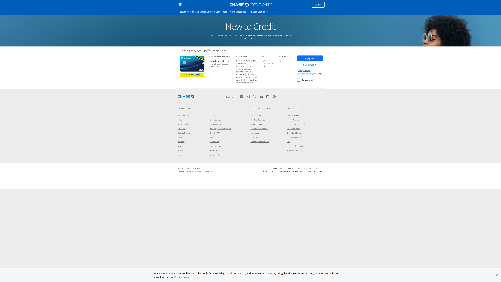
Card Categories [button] (240, 11)
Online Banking (293, 115)
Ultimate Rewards (294, 137)
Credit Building (215, 120)
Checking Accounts (257, 120)
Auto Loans (254, 137)
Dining (212, 115)
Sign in (320, 4)
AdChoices (318, 171)
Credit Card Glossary (295, 133)
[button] (497, 275)
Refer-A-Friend (215, 150)
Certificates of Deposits (259, 128)
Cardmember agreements (297, 124)
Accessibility (297, 171)
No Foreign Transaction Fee (220, 128)
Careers (319, 168)
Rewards (181, 146)
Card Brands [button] (261, 11)
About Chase (277, 168)
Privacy (266, 171)
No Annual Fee (215, 124)
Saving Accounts (256, 124)
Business (181, 141)
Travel (180, 137)
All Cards (181, 120)
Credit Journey (256, 115)
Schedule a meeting (294, 150)
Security (274, 171)
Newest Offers (183, 124)
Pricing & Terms (304, 70)
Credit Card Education (295, 146)
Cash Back (182, 128)
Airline (180, 150)
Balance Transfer (184, 133)
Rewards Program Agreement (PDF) (310, 74)
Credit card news (293, 128)
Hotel (180, 155)
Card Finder (222, 11)
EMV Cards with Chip (218, 146)
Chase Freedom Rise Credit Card (203, 51)
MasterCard (214, 141)
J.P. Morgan (289, 168)
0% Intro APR (215, 133)
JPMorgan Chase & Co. (305, 168)
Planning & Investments (259, 141)
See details (310, 64)
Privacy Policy (181, 277)
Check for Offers (205, 11)
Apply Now (314, 58)
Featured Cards (187, 11)
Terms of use (285, 171)
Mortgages (254, 133)
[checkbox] (303, 80)
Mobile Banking (293, 120)
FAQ (288, 141)
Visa (211, 137)
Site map (308, 171)
